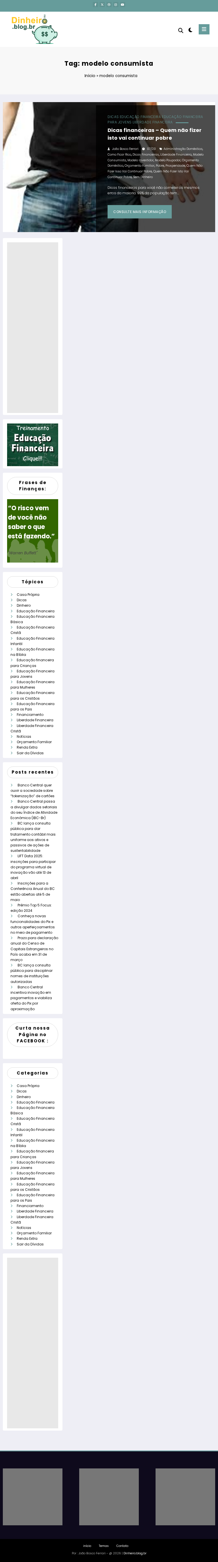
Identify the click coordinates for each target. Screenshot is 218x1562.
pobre (160, 166)
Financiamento (30, 714)
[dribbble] (109, 4)
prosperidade (175, 166)
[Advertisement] (32, 327)
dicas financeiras (146, 154)
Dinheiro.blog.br (134, 1553)
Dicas (113, 116)
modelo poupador (168, 160)
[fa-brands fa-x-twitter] (102, 4)
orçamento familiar (139, 166)
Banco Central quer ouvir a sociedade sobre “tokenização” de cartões (32, 790)
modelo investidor (140, 160)
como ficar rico (119, 154)
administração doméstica (183, 149)
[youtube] (122, 4)
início (87, 1546)
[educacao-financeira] (32, 444)
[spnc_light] (190, 30)
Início (90, 75)
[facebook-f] (95, 4)
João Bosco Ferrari (125, 149)
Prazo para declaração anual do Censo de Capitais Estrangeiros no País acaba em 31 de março (34, 948)
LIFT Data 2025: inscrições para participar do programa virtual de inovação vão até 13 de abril (33, 867)
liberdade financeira (176, 154)
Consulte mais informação (139, 211)
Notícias (24, 736)
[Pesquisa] (180, 30)
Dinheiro (24, 605)
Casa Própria (28, 594)
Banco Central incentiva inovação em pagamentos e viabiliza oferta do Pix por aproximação (31, 998)
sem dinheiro (143, 177)
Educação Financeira (140, 116)
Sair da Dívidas (30, 753)
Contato (122, 1546)
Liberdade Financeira (153, 122)
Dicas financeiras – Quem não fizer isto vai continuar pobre (155, 134)
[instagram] (115, 4)
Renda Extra (27, 747)
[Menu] (204, 29)
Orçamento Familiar (34, 741)
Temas (104, 1546)
